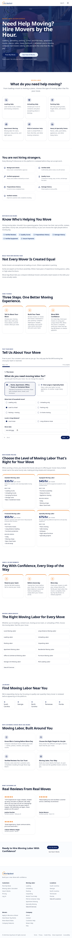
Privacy (40, 935)
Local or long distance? (12, 418)
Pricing (4, 894)
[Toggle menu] (68, 3)
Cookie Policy (47, 935)
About (28, 915)
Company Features (8, 923)
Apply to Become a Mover (10, 915)
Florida (52, 896)
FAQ (27, 926)
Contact (28, 918)
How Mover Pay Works (9, 918)
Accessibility (66, 935)
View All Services (9, 667)
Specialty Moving (31, 904)
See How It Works (28, 55)
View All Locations (55, 899)
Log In (62, 3)
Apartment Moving (32, 901)
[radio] (7, 385)
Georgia (52, 888)
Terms (35, 935)
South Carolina (54, 886)
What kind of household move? (15, 399)
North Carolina (54, 891)
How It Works (6, 891)
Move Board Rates (8, 920)
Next (63, 437)
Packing (28, 891)
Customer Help (30, 920)
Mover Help (29, 923)
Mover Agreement (57, 935)
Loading (28, 886)
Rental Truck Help (31, 896)
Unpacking (29, 894)
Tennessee (53, 894)
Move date (8, 427)
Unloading (29, 888)
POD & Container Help (33, 899)
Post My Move (10, 55)
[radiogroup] (36, 389)
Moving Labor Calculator (10, 888)
